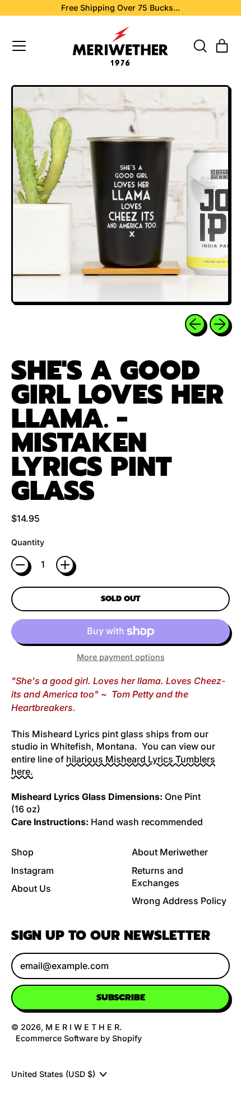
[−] (20, 565)
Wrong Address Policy (179, 900)
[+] (65, 565)
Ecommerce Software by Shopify (79, 1038)
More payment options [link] (121, 657)
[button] (199, 46)
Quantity (27, 542)
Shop (22, 852)
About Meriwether (170, 852)
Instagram (32, 870)
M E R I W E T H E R (82, 1027)
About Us (31, 888)
